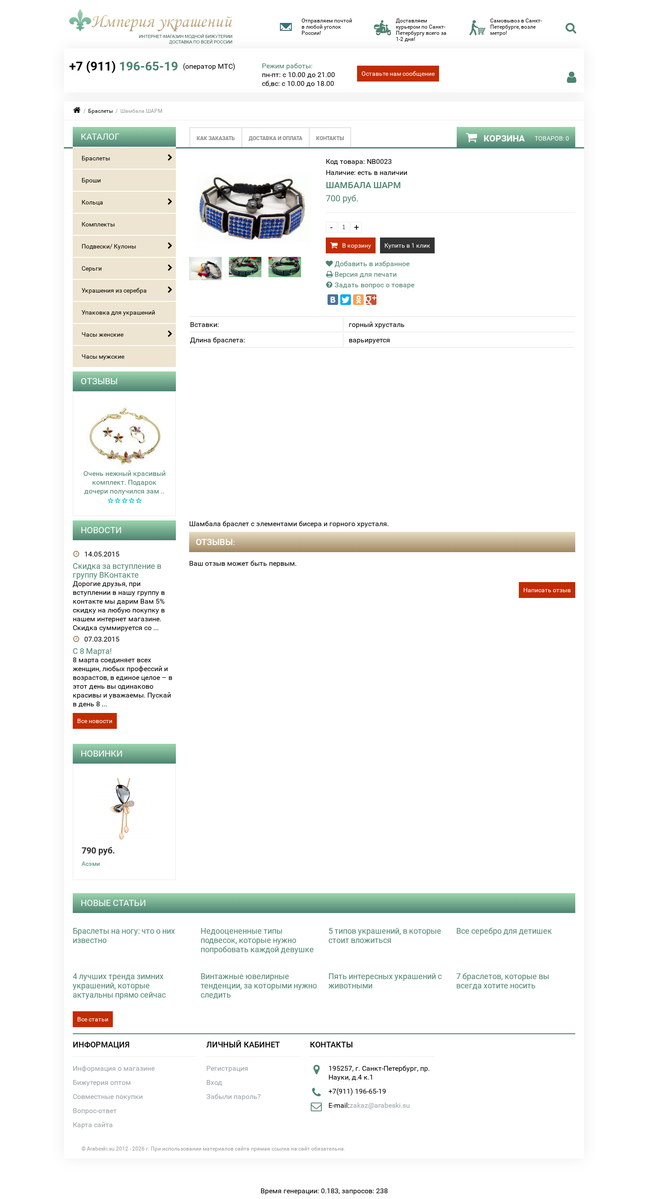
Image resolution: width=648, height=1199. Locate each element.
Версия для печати (365, 274)
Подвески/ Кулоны (109, 246)
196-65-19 (123, 66)
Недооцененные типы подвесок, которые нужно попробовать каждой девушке (257, 940)
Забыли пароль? (233, 1096)
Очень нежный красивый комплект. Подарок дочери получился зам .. (124, 482)
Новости (101, 530)
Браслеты (100, 111)
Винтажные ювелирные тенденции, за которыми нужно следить (259, 985)
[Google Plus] (371, 299)
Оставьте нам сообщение (398, 73)
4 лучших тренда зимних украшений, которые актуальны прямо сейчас (119, 985)
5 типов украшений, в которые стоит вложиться (384, 935)
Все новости (94, 720)
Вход (214, 1082)
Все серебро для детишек (504, 930)
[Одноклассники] (358, 299)
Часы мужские (103, 356)
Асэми (91, 863)
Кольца (92, 202)
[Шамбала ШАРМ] (253, 252)
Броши (91, 180)
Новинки (102, 753)
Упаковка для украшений (118, 312)
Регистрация (227, 1068)
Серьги (92, 268)
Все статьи (92, 1019)
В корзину (356, 245)
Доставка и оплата (275, 138)
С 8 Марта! (92, 651)
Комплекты (98, 224)
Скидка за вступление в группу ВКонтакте (117, 570)
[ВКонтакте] (333, 299)
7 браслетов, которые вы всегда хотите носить (502, 981)
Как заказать (216, 138)
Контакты (330, 138)
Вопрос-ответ (95, 1110)
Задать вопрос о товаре (373, 285)
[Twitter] (345, 299)
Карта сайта (93, 1125)
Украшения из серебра (114, 290)
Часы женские (102, 334)
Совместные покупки (108, 1096)
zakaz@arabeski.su (380, 1105)
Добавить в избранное (371, 264)
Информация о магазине (114, 1068)
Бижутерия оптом (102, 1082)
